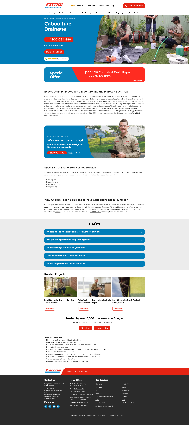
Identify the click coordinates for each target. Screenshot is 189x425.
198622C (83, 400)
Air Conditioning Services (104, 396)
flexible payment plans (123, 113)
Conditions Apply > (138, 80)
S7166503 (88, 397)
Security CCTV (100, 403)
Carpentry (119, 13)
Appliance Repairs (132, 13)
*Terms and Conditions (118, 415)
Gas (96, 390)
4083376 (85, 402)
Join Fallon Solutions (129, 403)
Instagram (49, 406)
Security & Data (107, 13)
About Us (80, 6)
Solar (96, 13)
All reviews (85, 328)
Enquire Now (74, 153)
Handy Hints (91, 6)
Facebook (45, 406)
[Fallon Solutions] (53, 5)
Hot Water (62, 13)
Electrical (72, 13)
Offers (73, 6)
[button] (56, 59)
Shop (112, 6)
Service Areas (104, 6)
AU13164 (84, 405)
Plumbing (52, 13)
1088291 (83, 391)
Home (46, 18)
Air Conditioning (85, 13)
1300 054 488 (135, 6)
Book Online (56, 52)
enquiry (58, 113)
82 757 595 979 (79, 389)
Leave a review (102, 328)
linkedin (58, 406)
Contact (124, 396)
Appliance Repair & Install (104, 406)
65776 (90, 394)
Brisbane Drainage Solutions (59, 18)
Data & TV (125, 384)
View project (49, 308)
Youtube (54, 406)
